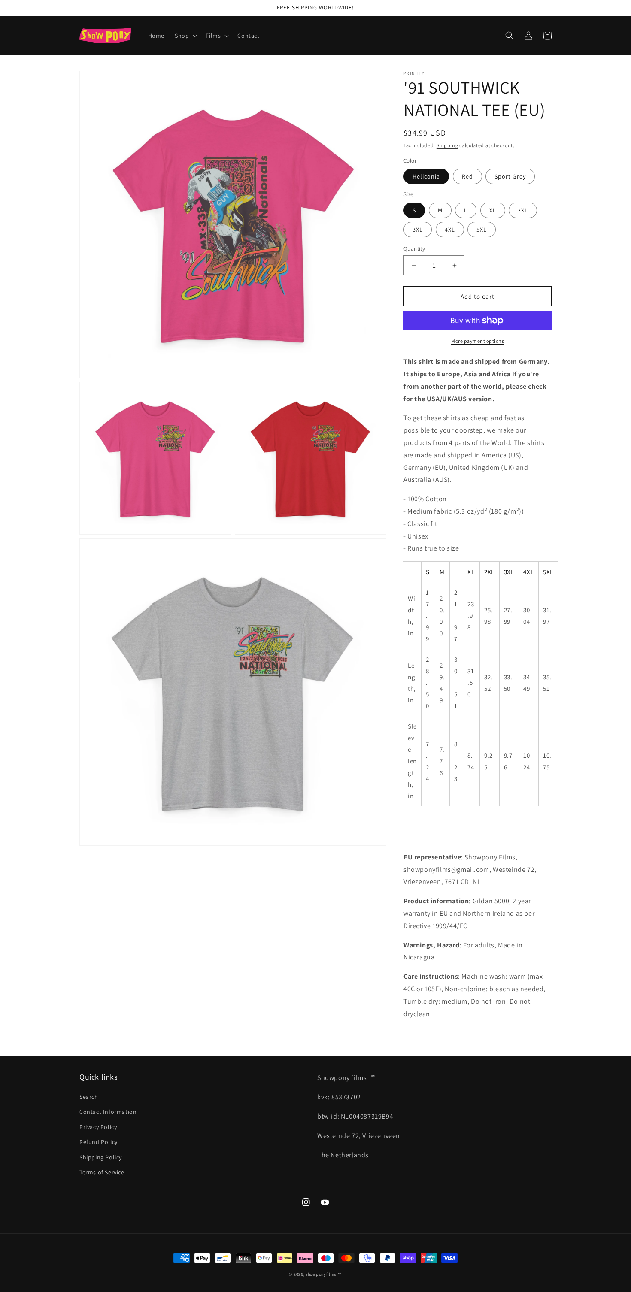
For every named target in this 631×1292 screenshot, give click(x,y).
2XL (523, 210)
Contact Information (108, 1112)
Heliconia (426, 176)
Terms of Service (101, 1172)
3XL (418, 229)
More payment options (477, 341)
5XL (481, 229)
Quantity (414, 248)
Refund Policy (98, 1142)
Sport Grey (510, 176)
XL (492, 210)
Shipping (447, 145)
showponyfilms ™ (324, 1274)
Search (88, 1097)
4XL (450, 229)
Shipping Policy (100, 1157)
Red (467, 176)
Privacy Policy (98, 1127)
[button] (185, 36)
